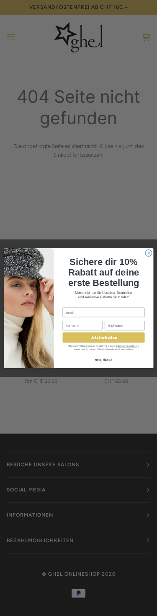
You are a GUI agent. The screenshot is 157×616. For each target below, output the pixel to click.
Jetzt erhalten (103, 337)
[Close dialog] (148, 253)
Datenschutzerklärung (127, 346)
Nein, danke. (103, 359)
